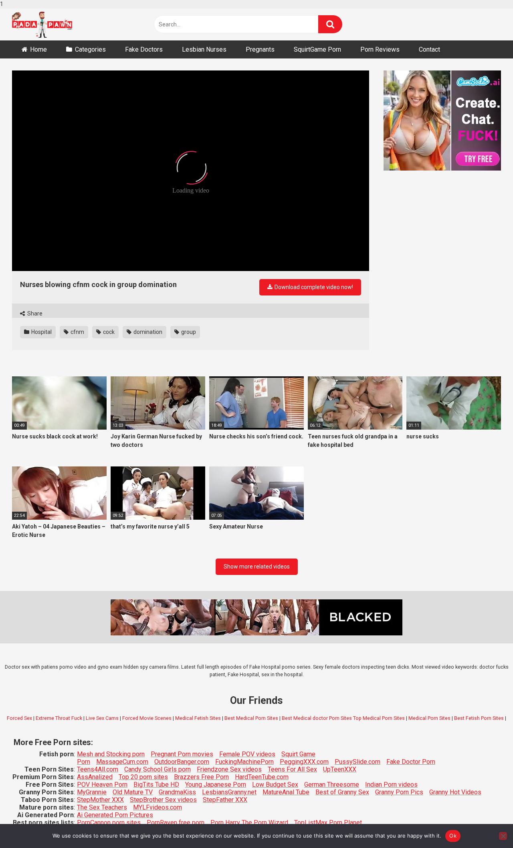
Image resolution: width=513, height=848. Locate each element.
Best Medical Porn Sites (251, 718)
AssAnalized (95, 777)
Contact (429, 49)
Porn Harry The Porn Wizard (249, 822)
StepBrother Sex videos (163, 800)
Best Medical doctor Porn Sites (317, 718)
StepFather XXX (225, 800)
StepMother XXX (100, 800)
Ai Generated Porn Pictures (115, 815)
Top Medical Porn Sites (379, 718)
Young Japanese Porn (215, 784)
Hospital (41, 332)
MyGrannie (92, 792)
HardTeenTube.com (262, 777)
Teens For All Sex (292, 769)
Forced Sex (19, 718)
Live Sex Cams (102, 718)
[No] (503, 836)
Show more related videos (257, 566)
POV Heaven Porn (102, 784)
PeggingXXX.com (304, 762)
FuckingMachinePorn (244, 762)
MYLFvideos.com (157, 807)
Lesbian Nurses (204, 49)
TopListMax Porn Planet (328, 822)
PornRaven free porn (175, 822)
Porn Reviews (380, 49)
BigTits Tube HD (156, 784)
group (188, 332)
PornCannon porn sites (109, 822)
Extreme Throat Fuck (59, 718)
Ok (452, 835)
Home (38, 49)
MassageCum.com (122, 762)
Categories (90, 49)
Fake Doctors (144, 49)
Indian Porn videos (391, 784)
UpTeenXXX (339, 769)
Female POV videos (247, 754)
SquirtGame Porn (317, 49)
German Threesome (331, 784)
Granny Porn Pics (399, 792)
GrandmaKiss (177, 792)
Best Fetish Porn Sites (479, 718)
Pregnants (260, 49)
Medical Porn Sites (429, 718)
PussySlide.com (357, 762)
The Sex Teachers (102, 807)
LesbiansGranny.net (229, 792)
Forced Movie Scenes (147, 718)
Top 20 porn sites (143, 777)
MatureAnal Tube (286, 792)
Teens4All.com (97, 769)
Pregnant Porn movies (182, 754)
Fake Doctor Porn (410, 762)
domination (147, 332)
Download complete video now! (313, 287)
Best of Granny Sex (342, 792)
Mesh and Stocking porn (111, 754)
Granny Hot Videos (455, 792)
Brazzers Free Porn (201, 777)
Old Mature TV (133, 792)
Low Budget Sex (275, 784)
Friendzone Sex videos (229, 769)
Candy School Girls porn (157, 769)
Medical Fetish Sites (198, 718)
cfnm (76, 332)
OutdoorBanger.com (181, 762)
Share (34, 313)
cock (108, 332)
